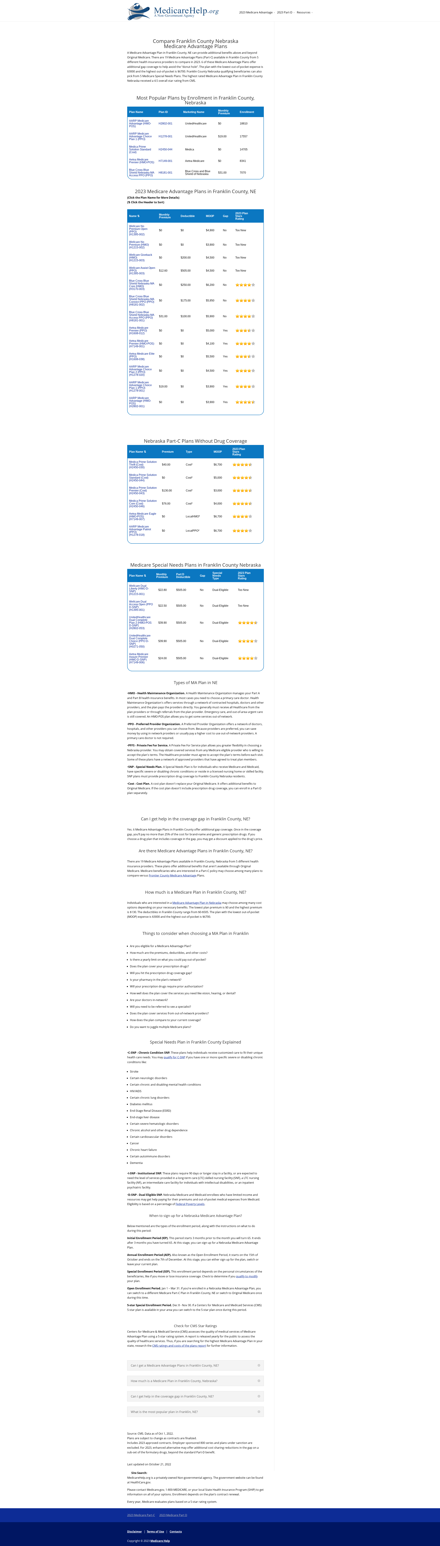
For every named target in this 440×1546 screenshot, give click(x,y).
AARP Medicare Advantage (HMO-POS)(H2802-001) (140, 402)
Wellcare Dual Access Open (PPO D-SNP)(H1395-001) (141, 605)
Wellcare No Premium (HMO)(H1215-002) (139, 245)
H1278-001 (165, 136)
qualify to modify (247, 1276)
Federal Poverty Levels (190, 1204)
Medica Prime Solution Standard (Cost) (140, 149)
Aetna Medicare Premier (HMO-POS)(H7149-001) (141, 343)
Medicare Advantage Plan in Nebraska (196, 903)
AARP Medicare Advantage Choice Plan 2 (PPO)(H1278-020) (140, 370)
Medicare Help (160, 1541)
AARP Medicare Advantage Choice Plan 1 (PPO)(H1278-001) (140, 386)
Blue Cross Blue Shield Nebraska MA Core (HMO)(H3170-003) (141, 284)
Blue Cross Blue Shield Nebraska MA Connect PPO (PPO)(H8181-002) (141, 300)
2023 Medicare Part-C (141, 1515)
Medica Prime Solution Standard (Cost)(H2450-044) (143, 477)
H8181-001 (165, 172)
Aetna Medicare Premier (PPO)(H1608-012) (138, 330)
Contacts (176, 1531)
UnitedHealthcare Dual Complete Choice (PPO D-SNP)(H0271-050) (140, 641)
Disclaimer (134, 1531)
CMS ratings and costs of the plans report (179, 1346)
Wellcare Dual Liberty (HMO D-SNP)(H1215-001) (139, 590)
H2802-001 (165, 123)
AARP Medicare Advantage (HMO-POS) (140, 123)
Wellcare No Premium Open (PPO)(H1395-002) (138, 230)
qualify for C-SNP (174, 1057)
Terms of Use (155, 1531)
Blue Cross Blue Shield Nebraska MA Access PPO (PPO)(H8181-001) (141, 316)
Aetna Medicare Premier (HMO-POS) (141, 161)
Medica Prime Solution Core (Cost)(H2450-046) (143, 503)
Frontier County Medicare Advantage (172, 875)
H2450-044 (165, 149)
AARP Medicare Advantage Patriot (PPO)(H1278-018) (140, 530)
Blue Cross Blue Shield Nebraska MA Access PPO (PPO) (141, 172)
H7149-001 (165, 160)
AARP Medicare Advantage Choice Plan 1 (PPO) (140, 136)
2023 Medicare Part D (173, 1515)
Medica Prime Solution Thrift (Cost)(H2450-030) (143, 464)
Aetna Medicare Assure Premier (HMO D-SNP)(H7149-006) (138, 658)
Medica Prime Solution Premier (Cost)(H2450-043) (143, 490)
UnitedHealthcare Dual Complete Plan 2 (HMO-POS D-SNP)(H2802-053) (140, 623)
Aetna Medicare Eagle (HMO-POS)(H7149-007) (142, 516)
